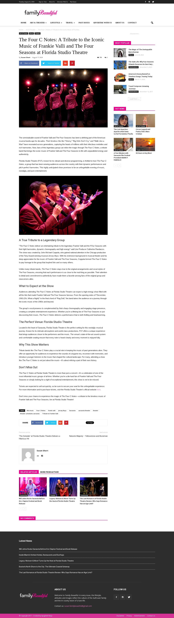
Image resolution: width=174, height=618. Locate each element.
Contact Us (151, 616)
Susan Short (25, 57)
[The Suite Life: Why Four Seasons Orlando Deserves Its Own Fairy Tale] (120, 65)
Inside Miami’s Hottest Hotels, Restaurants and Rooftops (41, 555)
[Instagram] (149, 1)
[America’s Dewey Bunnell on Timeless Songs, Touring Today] (120, 77)
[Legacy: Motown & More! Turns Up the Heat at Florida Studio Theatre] (63, 486)
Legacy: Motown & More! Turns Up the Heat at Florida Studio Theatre (46, 561)
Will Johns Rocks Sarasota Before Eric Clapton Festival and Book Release (32, 501)
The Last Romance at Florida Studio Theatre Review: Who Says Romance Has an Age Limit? (93, 501)
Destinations (133, 67)
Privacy (129, 616)
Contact (132, 23)
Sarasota (72, 410)
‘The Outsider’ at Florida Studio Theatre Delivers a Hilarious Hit (39, 437)
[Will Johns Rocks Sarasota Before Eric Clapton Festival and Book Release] (33, 486)
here (99, 390)
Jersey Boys (62, 410)
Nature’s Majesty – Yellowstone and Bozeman (88, 436)
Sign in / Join (43, 2)
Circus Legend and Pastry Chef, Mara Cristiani (143, 131)
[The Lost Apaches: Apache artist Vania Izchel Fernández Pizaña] (123, 120)
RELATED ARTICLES (29, 472)
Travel (69, 23)
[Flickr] (39, 456)
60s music (30, 410)
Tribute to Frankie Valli (50, 414)
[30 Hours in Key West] (145, 144)
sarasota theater (84, 410)
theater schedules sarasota (29, 414)
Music (31, 33)
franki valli (51, 410)
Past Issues (73, 2)
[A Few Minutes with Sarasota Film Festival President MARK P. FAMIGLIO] (123, 144)
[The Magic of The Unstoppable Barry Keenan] (120, 52)
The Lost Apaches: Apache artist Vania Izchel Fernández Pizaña (123, 131)
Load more (134, 99)
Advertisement (139, 616)
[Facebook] (145, 1)
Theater (37, 33)
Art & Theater (37, 23)
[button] (152, 23)
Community (23, 495)
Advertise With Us (62, 2)
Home (23, 23)
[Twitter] (153, 1)
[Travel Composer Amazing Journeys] (120, 89)
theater (95, 410)
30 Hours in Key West (144, 153)
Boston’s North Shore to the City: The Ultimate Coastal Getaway (44, 567)
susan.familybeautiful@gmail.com (78, 606)
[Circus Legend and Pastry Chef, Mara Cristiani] (145, 120)
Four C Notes (40, 410)
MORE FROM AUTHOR (49, 472)
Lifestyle (55, 23)
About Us (52, 2)
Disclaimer (120, 616)
